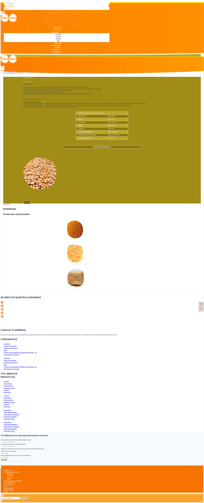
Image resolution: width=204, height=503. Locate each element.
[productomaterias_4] (40, 200)
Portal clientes (9, 490)
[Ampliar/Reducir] (1, 462)
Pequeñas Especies (10, 417)
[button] (27, 202)
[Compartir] (4, 462)
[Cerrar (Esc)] (5, 462)
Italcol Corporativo (10, 346)
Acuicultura (7, 410)
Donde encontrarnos (11, 348)
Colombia (58, 34)
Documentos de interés (11, 355)
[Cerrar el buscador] (2, 495)
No (7, 453)
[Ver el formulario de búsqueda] (2, 68)
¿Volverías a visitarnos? (9, 451)
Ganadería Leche (9, 388)
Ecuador (58, 36)
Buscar (24, 498)
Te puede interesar (56, 48)
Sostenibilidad (57, 51)
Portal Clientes (9, 6)
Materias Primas (9, 419)
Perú (58, 41)
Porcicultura (8, 384)
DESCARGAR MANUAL (102, 147)
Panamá (58, 38)
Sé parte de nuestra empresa (55, 44)
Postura (6, 381)
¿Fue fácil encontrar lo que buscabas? (13, 444)
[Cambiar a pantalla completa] (2, 462)
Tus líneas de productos (12, 472)
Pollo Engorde (8, 386)
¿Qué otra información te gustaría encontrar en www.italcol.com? (23, 449)
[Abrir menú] (2, 72)
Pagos (6, 8)
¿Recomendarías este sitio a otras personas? (16, 455)
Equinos (6, 390)
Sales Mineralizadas (10, 412)
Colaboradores (8, 3)
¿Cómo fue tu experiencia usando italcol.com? (16, 440)
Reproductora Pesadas (11, 414)
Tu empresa (56, 27)
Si (3, 453)
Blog (56, 54)
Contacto (7, 344)
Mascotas (7, 392)
